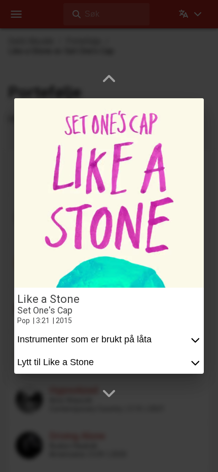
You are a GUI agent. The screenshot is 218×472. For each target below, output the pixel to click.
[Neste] (109, 393)
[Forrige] (109, 79)
